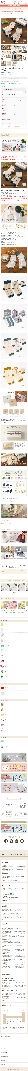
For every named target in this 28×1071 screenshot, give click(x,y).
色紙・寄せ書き (8, 666)
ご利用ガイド (4, 1039)
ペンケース (7, 635)
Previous (2, 31)
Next (25, 31)
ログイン (15, 3)
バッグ (6, 704)
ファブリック (8, 8)
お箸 (6, 730)
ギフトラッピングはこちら (14, 126)
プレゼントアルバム (9, 687)
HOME (2, 8)
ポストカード (7, 661)
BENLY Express (7, 880)
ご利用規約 (3, 1048)
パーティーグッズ (8, 741)
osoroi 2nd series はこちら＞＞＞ (9, 501)
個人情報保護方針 (5, 1052)
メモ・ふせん (7, 650)
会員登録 (19, 3)
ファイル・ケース (8, 645)
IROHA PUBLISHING (16, 1069)
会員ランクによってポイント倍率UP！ (11, 914)
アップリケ (7, 719)
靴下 (6, 709)
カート (22, 3)
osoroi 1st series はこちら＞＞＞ (9, 500)
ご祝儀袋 (7, 676)
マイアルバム (7, 693)
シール (6, 640)
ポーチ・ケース (8, 714)
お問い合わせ (4, 1064)
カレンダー (7, 671)
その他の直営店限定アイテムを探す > (10, 83)
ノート (6, 629)
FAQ (2, 1044)
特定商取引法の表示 (5, 1056)
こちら (7, 889)
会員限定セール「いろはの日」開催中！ (11, 916)
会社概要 (3, 1060)
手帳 (6, 624)
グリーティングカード (9, 655)
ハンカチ (7, 724)
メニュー (26, 3)
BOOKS (6, 746)
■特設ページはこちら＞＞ (7, 523)
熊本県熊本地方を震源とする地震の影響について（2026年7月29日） (14, 12)
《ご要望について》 (7, 89)
